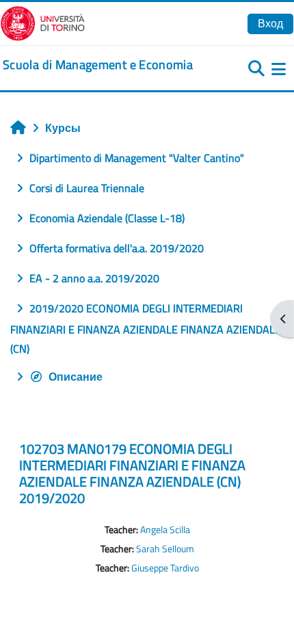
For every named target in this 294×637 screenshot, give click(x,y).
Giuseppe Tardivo (165, 567)
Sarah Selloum (165, 548)
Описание (76, 376)
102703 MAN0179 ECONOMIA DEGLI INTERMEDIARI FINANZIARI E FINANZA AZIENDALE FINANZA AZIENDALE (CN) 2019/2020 (132, 473)
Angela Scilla (165, 529)
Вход (270, 23)
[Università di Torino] (42, 22)
